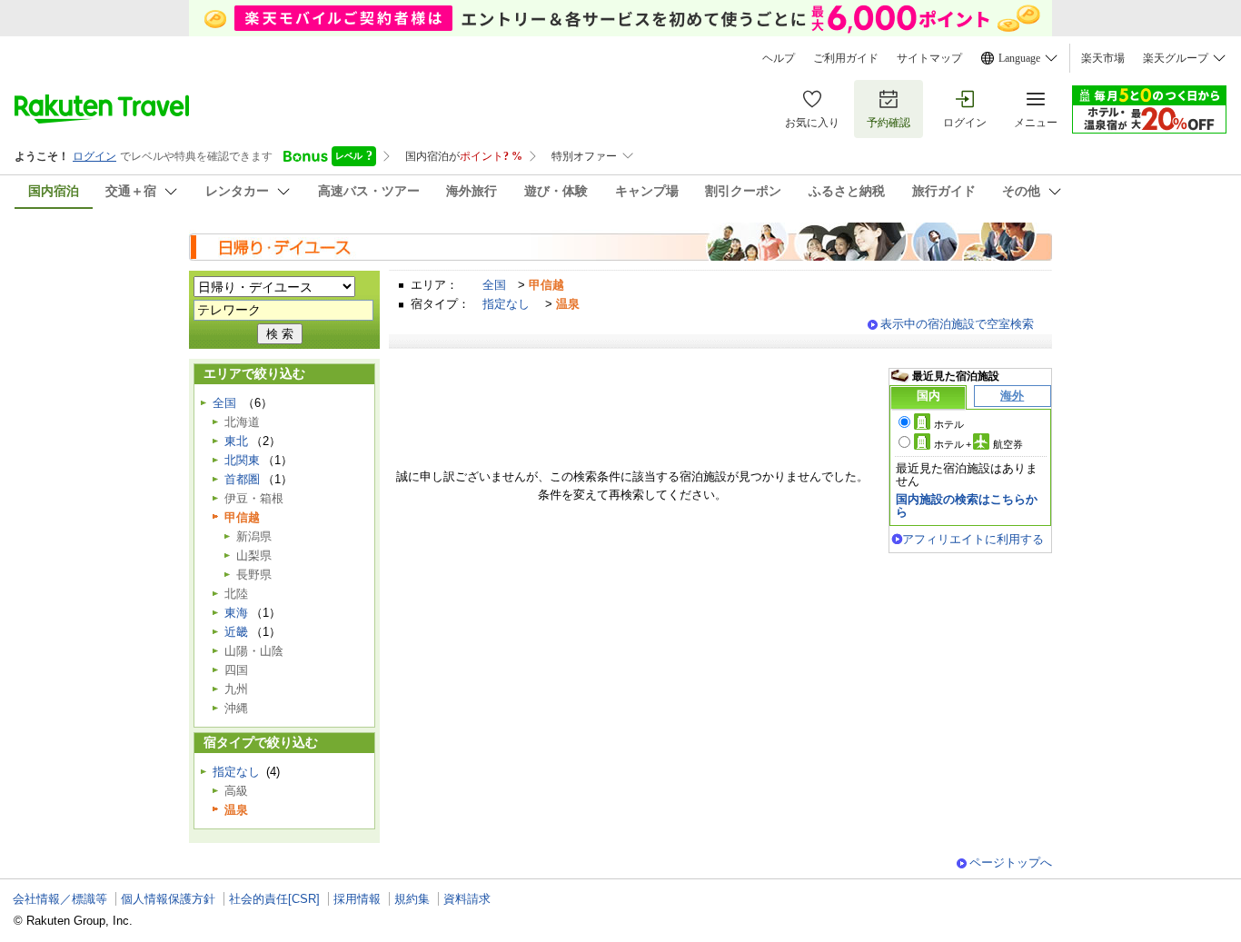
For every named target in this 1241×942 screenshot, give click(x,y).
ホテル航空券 (978, 444)
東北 (236, 441)
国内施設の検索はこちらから (966, 505)
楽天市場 (1103, 58)
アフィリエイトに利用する (973, 539)
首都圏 (242, 479)
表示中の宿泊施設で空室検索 (957, 324)
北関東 (242, 460)
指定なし (506, 304)
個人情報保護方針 (168, 899)
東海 (236, 613)
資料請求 (467, 899)
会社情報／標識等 (60, 899)
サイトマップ (929, 58)
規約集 (412, 899)
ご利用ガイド (846, 58)
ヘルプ (778, 58)
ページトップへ (1010, 862)
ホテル (949, 424)
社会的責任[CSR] (274, 899)
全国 (494, 285)
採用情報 (357, 899)
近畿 (236, 632)
